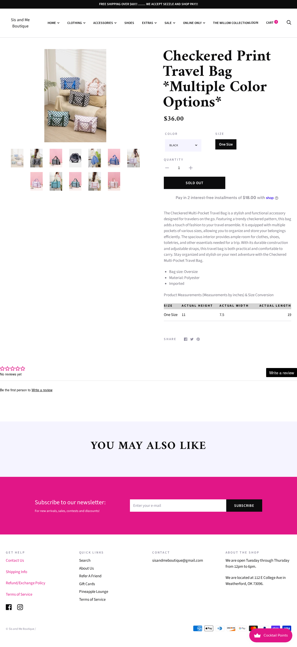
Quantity (173, 159)
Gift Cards (87, 584)
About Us (86, 568)
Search (84, 560)
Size (219, 134)
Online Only (192, 23)
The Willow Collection (231, 23)
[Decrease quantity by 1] (167, 168)
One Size (226, 144)
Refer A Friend (90, 576)
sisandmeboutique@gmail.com (177, 560)
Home (52, 23)
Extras (147, 23)
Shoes (129, 23)
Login (253, 22)
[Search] (289, 22)
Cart (271, 22)
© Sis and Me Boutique (20, 629)
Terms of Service (19, 594)
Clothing (74, 23)
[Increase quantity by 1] (190, 168)
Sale (168, 23)
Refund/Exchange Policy (25, 583)
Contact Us (15, 560)
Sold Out (194, 183)
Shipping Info (16, 572)
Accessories (103, 23)
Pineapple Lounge (93, 591)
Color (171, 134)
